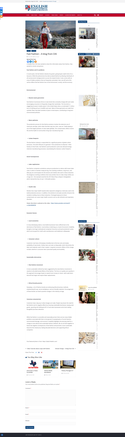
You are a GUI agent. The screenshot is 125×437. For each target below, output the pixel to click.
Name (27, 408)
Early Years (34, 15)
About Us (79, 15)
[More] (35, 62)
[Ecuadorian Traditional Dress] (87, 236)
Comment (28, 388)
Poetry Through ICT (67, 371)
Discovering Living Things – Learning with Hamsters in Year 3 (97, 70)
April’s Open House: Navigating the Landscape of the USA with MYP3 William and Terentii (97, 151)
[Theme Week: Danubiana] (50, 361)
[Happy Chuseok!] (87, 341)
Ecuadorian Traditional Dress (97, 231)
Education (34, 50)
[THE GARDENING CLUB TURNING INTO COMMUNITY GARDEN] (87, 311)
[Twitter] (33, 62)
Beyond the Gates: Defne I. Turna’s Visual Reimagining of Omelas (97, 196)
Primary (41, 15)
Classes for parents (70, 15)
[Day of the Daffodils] (83, 288)
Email (27, 414)
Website (27, 420)
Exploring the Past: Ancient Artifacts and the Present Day (97, 261)
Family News (55, 15)
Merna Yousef (36, 56)
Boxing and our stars (84, 124)
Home (27, 15)
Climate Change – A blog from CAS (64, 348)
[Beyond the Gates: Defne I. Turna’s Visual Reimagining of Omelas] (87, 187)
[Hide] (0, 18)
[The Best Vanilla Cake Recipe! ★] (87, 100)
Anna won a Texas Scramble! (32, 371)
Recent (89, 54)
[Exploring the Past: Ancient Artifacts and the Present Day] (87, 267)
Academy (47, 15)
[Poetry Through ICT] (68, 361)
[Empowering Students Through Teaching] (87, 33)
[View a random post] (98, 15)
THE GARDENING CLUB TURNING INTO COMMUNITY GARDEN (97, 307)
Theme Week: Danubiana (48, 371)
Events (61, 15)
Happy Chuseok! (97, 336)
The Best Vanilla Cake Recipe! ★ (97, 104)
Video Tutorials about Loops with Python (38, 348)
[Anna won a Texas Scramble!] (33, 361)
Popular (82, 54)
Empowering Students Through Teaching (97, 38)
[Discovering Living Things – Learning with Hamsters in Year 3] (87, 61)
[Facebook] (28, 62)
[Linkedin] (30, 62)
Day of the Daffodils (92, 287)
